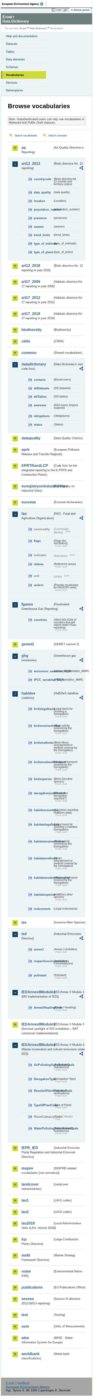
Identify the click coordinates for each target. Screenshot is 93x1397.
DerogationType (43, 1079)
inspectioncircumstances (43, 961)
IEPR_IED (29, 1148)
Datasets (12, 44)
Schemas (12, 67)
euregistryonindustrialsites (37, 486)
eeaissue (40, 405)
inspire (27, 1168)
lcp (24, 1239)
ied (24, 934)
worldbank (30, 1354)
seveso (27, 1299)
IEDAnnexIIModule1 (37, 992)
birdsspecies (43, 779)
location (39, 201)
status (38, 424)
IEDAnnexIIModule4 (37, 1045)
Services (11, 82)
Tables (10, 51)
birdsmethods (43, 742)
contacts (40, 379)
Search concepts (57, 135)
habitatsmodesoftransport (43, 877)
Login (59, 10)
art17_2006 (30, 282)
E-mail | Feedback (18, 1383)
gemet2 (27, 644)
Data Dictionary (38, 28)
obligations (42, 416)
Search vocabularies (26, 135)
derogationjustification (43, 793)
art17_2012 (30, 298)
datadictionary (33, 364)
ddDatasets (41, 388)
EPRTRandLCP (34, 466)
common (29, 353)
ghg (24, 656)
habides (28, 693)
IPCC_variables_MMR (43, 679)
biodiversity (31, 330)
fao (24, 514)
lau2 (25, 1212)
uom (25, 1326)
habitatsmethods (43, 858)
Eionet (23, 28)
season (39, 226)
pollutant (40, 975)
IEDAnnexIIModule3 (37, 1024)
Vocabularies (15, 75)
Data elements (15, 59)
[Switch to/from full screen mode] (66, 10)
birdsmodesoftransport (43, 762)
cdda (25, 341)
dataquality (30, 438)
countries (40, 620)
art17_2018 (30, 314)
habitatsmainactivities (43, 841)
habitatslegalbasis (43, 824)
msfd (25, 1255)
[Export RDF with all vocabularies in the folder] (81, 168)
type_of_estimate (43, 243)
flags (37, 541)
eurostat (28, 502)
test (24, 1315)
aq (23, 147)
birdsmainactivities (43, 725)
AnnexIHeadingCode (43, 1007)
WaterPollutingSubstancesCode (43, 1128)
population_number (43, 209)
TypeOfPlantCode (43, 1105)
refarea (38, 564)
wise (25, 1338)
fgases (27, 604)
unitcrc (39, 585)
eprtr (25, 450)
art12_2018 (30, 266)
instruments (42, 909)
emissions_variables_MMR (43, 671)
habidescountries (43, 810)
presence (40, 218)
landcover (30, 1184)
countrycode (42, 179)
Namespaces (14, 90)
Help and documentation (21, 36)
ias (23, 922)
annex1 (39, 949)
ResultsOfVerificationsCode (43, 1090)
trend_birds (42, 235)
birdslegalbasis (43, 709)
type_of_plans (43, 252)
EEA (24, 4)
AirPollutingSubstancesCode (43, 1065)
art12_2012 (30, 163)
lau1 (25, 1200)
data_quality (42, 192)
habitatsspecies (43, 894)
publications (32, 1287)
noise (26, 1271)
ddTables (40, 396)
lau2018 (28, 1223)
